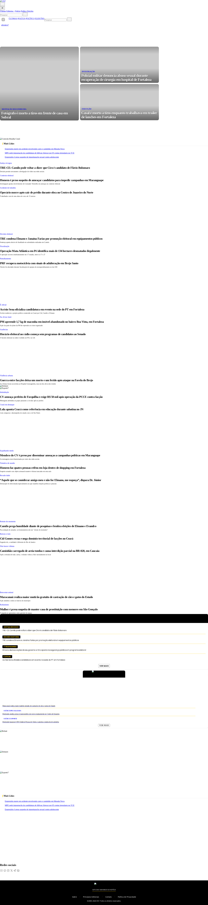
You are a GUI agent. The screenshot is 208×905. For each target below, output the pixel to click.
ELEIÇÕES (39, 18)
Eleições (30, 11)
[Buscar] (25, 14)
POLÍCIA (21, 18)
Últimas (3, 11)
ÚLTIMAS (13, 18)
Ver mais (104, 666)
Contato (108, 897)
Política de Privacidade (127, 897)
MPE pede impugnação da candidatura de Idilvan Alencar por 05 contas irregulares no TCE (39, 153)
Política (23, 11)
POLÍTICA (30, 18)
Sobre (74, 897)
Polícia (17, 11)
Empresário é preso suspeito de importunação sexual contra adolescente (32, 157)
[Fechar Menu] (2, 8)
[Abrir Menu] (2, 4)
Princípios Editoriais (91, 897)
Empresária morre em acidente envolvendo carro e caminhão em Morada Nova (35, 149)
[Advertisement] (72, 214)
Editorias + (10, 11)
